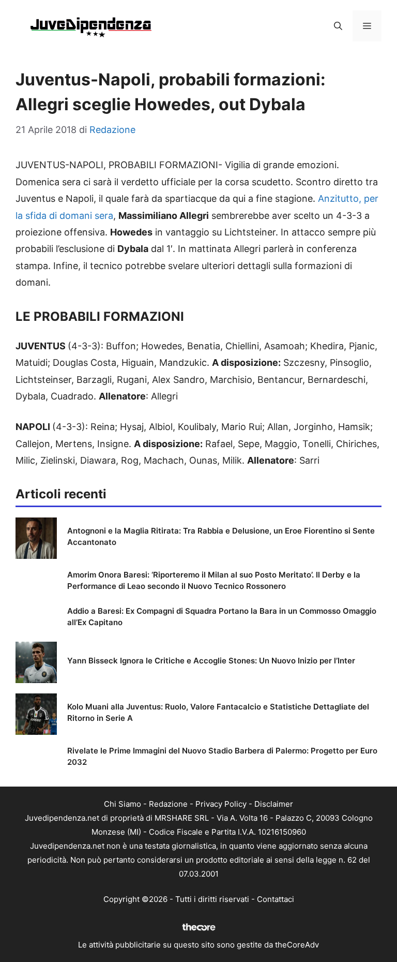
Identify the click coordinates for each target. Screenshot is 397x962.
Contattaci (275, 899)
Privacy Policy (221, 804)
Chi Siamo (122, 804)
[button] (338, 25)
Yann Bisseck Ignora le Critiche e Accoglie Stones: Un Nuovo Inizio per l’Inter (211, 660)
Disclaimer (273, 804)
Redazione (168, 804)
